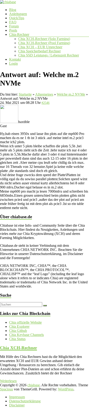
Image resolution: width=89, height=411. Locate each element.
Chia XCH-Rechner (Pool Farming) (44, 43)
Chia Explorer (19, 326)
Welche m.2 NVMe (71, 94)
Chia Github (18, 331)
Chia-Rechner (19, 34)
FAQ (12, 22)
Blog (12, 10)
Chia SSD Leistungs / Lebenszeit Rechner (48, 55)
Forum (14, 26)
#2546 (46, 103)
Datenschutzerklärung (25, 401)
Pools (13, 30)
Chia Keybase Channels (26, 335)
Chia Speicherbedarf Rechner (39, 51)
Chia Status (17, 339)
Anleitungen (18, 14)
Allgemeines (44, 94)
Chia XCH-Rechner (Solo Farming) (44, 39)
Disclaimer (17, 405)
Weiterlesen (8, 381)
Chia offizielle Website (25, 322)
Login (13, 63)
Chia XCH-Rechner (18, 347)
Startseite (25, 94)
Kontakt (15, 59)
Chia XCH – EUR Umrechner (40, 47)
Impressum (17, 397)
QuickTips (16, 18)
